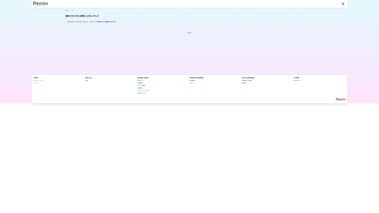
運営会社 (244, 83)
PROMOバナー (298, 80)
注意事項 (140, 83)
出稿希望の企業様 (247, 80)
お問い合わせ (141, 93)
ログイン (192, 83)
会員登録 (192, 80)
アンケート (36, 83)
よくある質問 (141, 85)
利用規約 (140, 88)
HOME (66, 10)
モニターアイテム (38, 80)
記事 (86, 80)
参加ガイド (140, 80)
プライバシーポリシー (143, 90)
